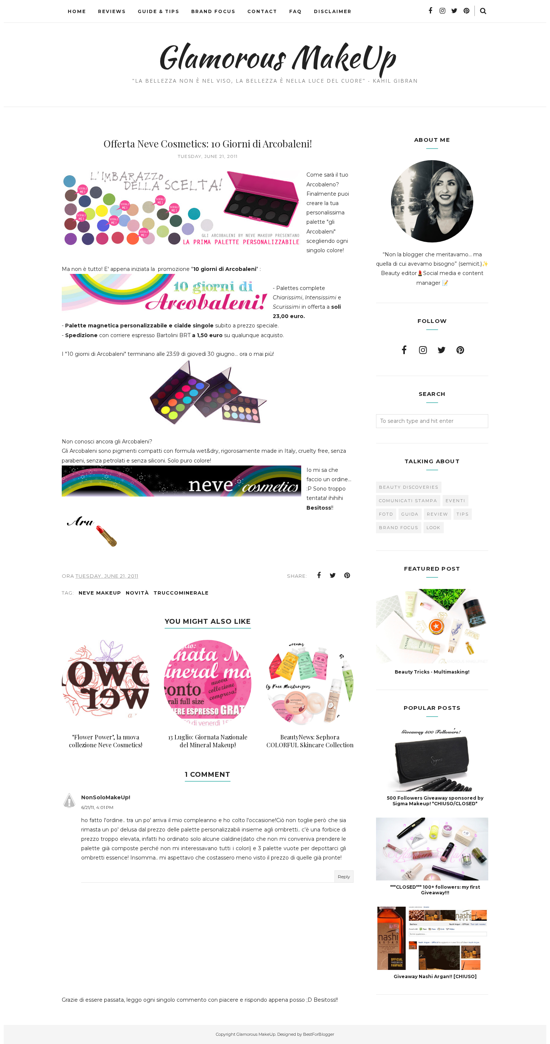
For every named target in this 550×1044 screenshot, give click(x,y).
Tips (462, 514)
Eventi (455, 500)
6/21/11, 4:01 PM (97, 807)
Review (437, 514)
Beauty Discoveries (409, 487)
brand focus (398, 527)
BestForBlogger (318, 1034)
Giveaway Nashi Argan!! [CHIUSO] (435, 976)
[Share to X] (333, 575)
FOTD (386, 514)
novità (137, 593)
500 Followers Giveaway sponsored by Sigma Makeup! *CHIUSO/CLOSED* (435, 800)
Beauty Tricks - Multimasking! (432, 672)
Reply (344, 876)
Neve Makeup (100, 593)
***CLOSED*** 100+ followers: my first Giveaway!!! (435, 889)
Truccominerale (181, 593)
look (434, 527)
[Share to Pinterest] (347, 575)
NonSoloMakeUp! (105, 797)
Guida (410, 514)
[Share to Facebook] (319, 575)
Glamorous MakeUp (275, 56)
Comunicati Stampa (408, 500)
